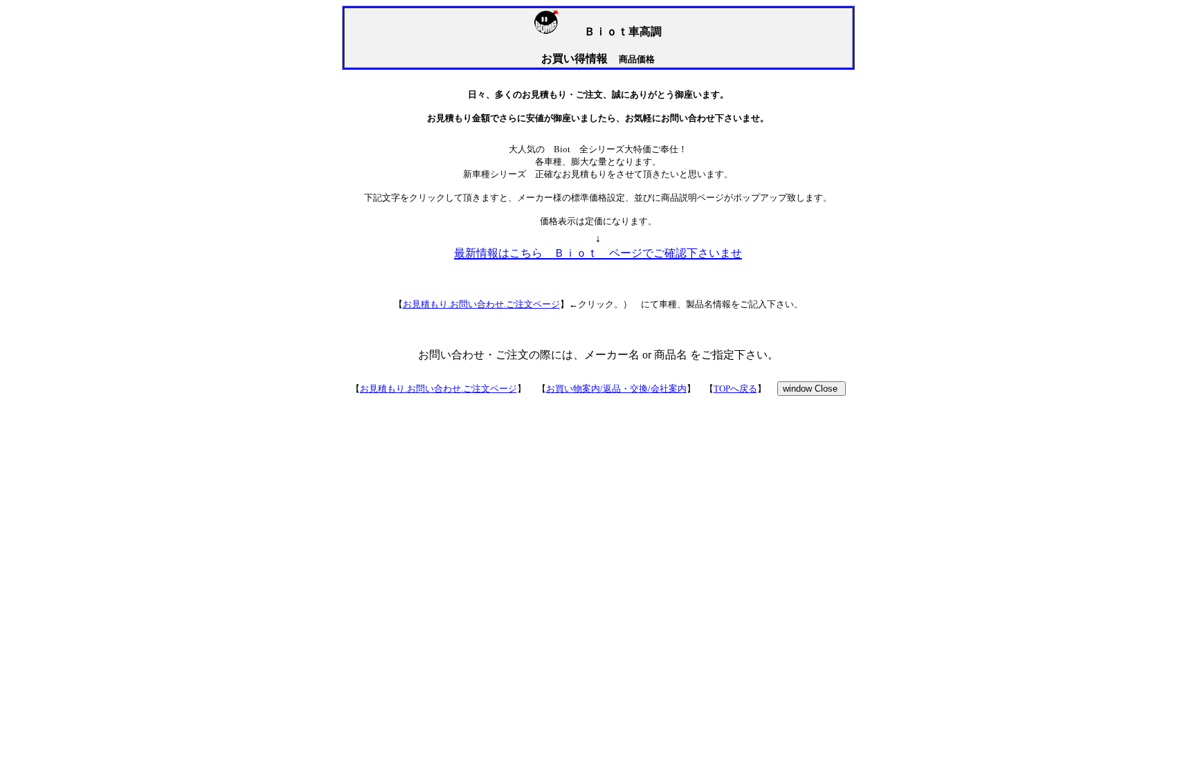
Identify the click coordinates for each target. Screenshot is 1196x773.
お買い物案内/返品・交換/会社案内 (616, 388)
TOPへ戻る (735, 388)
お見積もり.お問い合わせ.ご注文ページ (481, 304)
